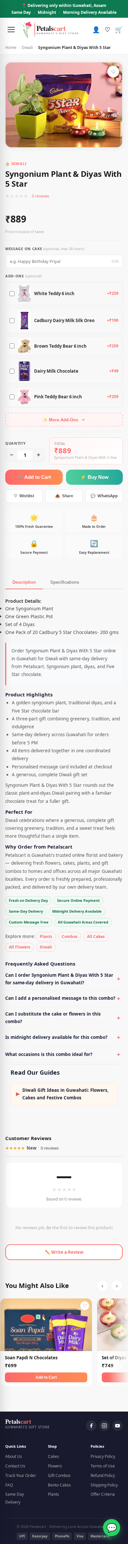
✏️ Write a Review (64, 1252)
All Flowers (19, 947)
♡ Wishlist (24, 496)
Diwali (27, 47)
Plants (46, 936)
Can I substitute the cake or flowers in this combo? (53, 1017)
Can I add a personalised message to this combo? (60, 998)
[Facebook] (91, 1425)
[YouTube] (117, 1425)
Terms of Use (103, 1466)
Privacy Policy (103, 1456)
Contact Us (15, 1466)
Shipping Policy (104, 1485)
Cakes (53, 1456)
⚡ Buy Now (94, 477)
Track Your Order (20, 1475)
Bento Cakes (59, 1485)
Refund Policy (103, 1475)
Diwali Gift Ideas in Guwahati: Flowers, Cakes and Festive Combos (62, 1094)
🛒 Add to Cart (34, 477)
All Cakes (96, 936)
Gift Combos (59, 1475)
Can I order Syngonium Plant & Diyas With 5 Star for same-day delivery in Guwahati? (59, 979)
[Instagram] (104, 1425)
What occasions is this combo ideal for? (48, 1054)
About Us (13, 1456)
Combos (69, 936)
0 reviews (40, 196)
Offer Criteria (103, 1494)
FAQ (9, 1485)
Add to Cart (46, 1377)
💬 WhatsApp (104, 496)
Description (24, 582)
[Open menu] (11, 29)
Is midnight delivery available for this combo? (56, 1037)
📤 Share (64, 496)
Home (10, 47)
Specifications (64, 582)
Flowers (55, 1466)
